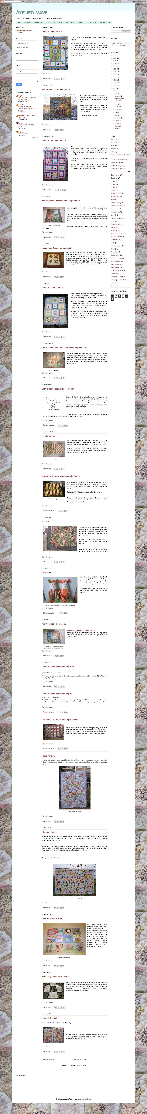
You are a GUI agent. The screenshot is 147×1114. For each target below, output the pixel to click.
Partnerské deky (116, 224)
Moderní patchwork (117, 218)
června (117, 120)
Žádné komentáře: (49, 425)
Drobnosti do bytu (116, 166)
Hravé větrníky (48, 756)
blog (19, 22)
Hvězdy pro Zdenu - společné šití (57, 248)
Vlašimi (103, 207)
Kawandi (113, 199)
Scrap (113, 249)
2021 (115, 69)
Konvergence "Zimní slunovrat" (56, 89)
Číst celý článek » (47, 74)
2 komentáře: (47, 336)
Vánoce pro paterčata (118, 280)
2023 (115, 63)
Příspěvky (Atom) (81, 1065)
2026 (115, 55)
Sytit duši (20, 32)
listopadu (118, 109)
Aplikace (114, 142)
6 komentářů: (47, 78)
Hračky (113, 184)
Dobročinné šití (116, 162)
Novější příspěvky (49, 1059)
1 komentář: (47, 130)
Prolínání (46, 521)
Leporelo (113, 215)
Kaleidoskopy (115, 196)
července (118, 118)
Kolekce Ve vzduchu (117, 206)
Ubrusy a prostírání (117, 270)
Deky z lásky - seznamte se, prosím (58, 389)
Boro (112, 152)
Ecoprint (113, 181)
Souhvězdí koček (49, 1018)
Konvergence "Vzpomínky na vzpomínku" (61, 201)
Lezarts (20, 123)
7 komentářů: (47, 1051)
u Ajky (20, 96)
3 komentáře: (47, 469)
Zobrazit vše (35, 137)
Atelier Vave (31, 12)
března (117, 129)
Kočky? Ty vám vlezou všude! (55, 976)
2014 (115, 88)
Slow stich (114, 252)
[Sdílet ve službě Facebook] (62, 79)
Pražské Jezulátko (117, 233)
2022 (115, 66)
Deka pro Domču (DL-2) (52, 288)
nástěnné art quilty (39, 22)
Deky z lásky (92, 22)
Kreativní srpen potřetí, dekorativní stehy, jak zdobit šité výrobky (27, 108)
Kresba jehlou (115, 212)
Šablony (113, 286)
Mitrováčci (46, 573)
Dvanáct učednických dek (119, 172)
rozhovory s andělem (25, 30)
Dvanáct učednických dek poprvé (57, 694)
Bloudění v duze (49, 832)
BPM (112, 145)
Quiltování (114, 240)
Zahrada (113, 283)
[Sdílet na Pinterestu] (64, 79)
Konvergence (115, 209)
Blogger (88, 1099)
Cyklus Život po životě (118, 159)
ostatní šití (82, 22)
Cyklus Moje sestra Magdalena (120, 155)
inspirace (21, 132)
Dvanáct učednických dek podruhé (58, 667)
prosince (118, 96)
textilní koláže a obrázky (55, 22)
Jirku (74, 39)
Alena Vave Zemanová (22, 43)
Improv (113, 190)
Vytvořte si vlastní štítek (22, 47)
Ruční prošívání (116, 246)
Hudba (113, 187)
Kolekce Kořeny (116, 203)
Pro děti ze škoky (116, 236)
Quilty (113, 243)
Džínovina (114, 178)
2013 (115, 91)
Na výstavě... (22, 117)
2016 (115, 83)
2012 (115, 94)
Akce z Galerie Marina (52, 918)
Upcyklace (114, 273)
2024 (115, 61)
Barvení (113, 148)
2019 (115, 74)
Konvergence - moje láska (54, 624)
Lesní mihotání (48, 436)
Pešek (113, 227)
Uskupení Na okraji (117, 276)
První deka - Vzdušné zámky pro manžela (61, 720)
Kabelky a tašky (116, 193)
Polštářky (114, 230)
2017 (115, 80)
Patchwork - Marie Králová (27, 115)
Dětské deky (115, 175)
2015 (115, 85)
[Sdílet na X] (60, 79)
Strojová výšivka (116, 258)
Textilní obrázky (116, 264)
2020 (115, 72)
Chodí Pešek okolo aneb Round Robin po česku (64, 348)
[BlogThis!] (57, 79)
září (116, 115)
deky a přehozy (70, 22)
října (116, 112)
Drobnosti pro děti (116, 169)
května (117, 123)
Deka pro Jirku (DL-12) (52, 31)
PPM (112, 221)
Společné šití (115, 255)
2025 (115, 58)
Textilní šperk (115, 267)
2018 (115, 77)
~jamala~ (21, 105)
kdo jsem (27, 22)
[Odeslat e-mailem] (55, 79)
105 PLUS (114, 139)
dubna (117, 126)
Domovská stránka (80, 1059)
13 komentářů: (48, 190)
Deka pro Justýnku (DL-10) (54, 141)
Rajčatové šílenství (23, 134)
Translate (127, 46)
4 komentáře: (47, 237)
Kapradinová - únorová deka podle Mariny (61, 476)
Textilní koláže (115, 261)
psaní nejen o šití (105, 22)
